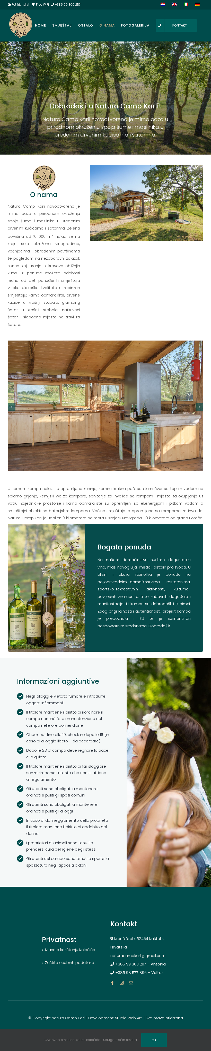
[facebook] (112, 983)
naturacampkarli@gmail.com (137, 955)
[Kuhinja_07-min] (146, 167)
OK (154, 1040)
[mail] (131, 983)
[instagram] (122, 983)
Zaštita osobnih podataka (69, 962)
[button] (11, 407)
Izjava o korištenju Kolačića (70, 949)
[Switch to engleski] (174, 4)
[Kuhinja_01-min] (105, 343)
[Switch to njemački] (197, 4)
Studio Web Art (128, 1018)
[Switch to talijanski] (186, 4)
